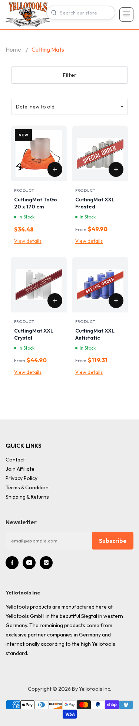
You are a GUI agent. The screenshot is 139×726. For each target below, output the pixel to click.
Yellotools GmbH (25, 616)
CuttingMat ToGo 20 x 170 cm (35, 203)
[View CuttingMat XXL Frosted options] (116, 169)
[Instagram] (46, 562)
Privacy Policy (21, 478)
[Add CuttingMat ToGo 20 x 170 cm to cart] (54, 169)
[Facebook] (12, 562)
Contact (15, 459)
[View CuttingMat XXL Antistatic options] (116, 300)
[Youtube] (29, 562)
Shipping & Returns (27, 496)
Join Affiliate (20, 469)
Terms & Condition (27, 487)
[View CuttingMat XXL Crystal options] (54, 300)
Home (13, 49)
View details (28, 241)
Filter (69, 75)
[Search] (53, 12)
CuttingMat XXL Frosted (95, 203)
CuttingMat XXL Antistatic (95, 334)
